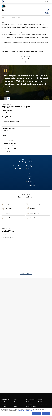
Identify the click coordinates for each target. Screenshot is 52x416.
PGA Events (4, 406)
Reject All (46, 413)
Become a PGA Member (31, 399)
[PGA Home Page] (3, 1)
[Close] (50, 409)
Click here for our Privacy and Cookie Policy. (25, 410)
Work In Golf (28, 401)
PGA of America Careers (31, 406)
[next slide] (8, 98)
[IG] (25, 62)
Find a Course (4, 404)
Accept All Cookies (37, 413)
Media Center (16, 404)
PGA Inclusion (41, 401)
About (15, 401)
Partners (15, 406)
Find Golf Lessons (5, 399)
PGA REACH (40, 399)
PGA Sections (29, 404)
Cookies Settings (5, 413)
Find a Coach (4, 401)
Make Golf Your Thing (42, 404)
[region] (26, 412)
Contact (15, 399)
